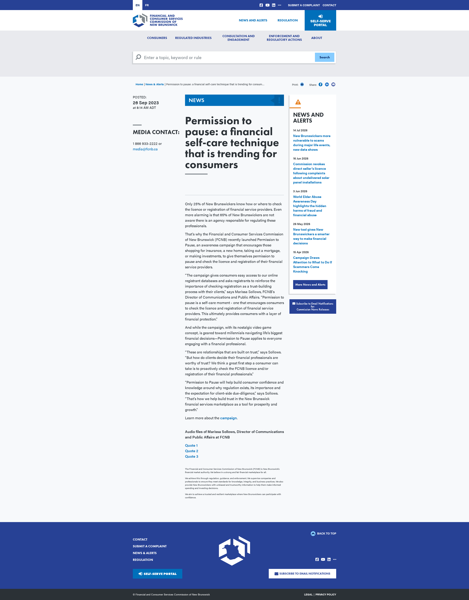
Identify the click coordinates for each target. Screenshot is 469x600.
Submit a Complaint (304, 5)
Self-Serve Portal (320, 23)
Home (139, 84)
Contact (329, 5)
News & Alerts (154, 84)
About (316, 38)
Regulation (288, 20)
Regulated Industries (193, 38)
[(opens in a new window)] (261, 5)
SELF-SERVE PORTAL (160, 574)
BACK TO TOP (326, 533)
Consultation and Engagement (238, 38)
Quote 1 (191, 445)
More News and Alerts (310, 284)
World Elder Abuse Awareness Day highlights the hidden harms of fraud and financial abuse (309, 205)
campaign (228, 417)
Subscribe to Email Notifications (304, 573)
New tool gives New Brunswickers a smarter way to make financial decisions (311, 236)
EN (138, 5)
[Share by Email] (333, 84)
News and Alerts (253, 20)
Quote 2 (191, 450)
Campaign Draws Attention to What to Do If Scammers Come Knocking (312, 264)
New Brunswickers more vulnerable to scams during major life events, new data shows (311, 142)
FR (147, 5)
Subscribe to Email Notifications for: (314, 306)
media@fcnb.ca (145, 148)
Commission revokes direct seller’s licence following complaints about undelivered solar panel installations (311, 173)
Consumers (157, 38)
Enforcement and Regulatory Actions (284, 38)
